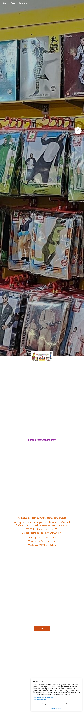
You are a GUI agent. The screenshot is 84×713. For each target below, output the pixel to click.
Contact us (23, 3)
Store (5, 3)
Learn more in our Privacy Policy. (43, 698)
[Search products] (78, 131)
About (13, 3)
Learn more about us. (39, 700)
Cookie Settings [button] (56, 708)
